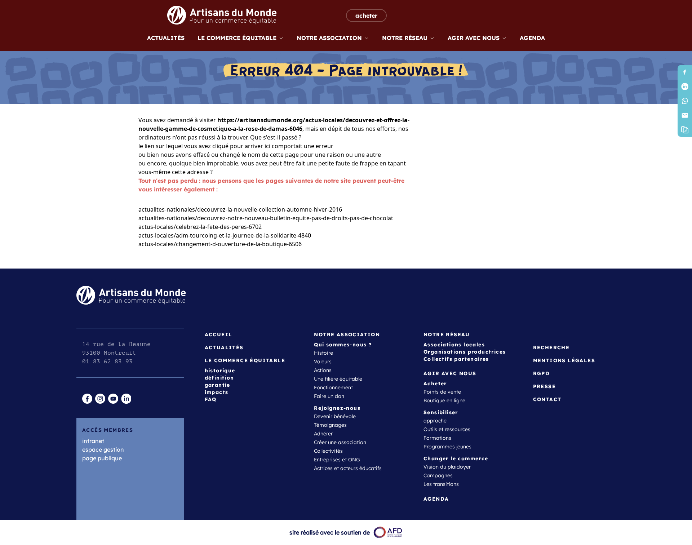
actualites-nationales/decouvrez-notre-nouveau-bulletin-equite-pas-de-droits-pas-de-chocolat (265, 218)
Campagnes (438, 475)
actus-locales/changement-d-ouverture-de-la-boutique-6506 (220, 244)
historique (220, 370)
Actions (323, 370)
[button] (685, 130)
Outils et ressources (446, 429)
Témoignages (330, 425)
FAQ (211, 399)
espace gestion (103, 449)
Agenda (532, 37)
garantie (217, 385)
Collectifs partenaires (456, 359)
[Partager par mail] (685, 115)
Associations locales (454, 344)
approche (435, 420)
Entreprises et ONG (337, 459)
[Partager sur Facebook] (685, 72)
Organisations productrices (464, 352)
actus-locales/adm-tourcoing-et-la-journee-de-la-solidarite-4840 (224, 235)
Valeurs (323, 361)
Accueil (218, 334)
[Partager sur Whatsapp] (685, 101)
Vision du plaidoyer (447, 467)
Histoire (323, 353)
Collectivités (328, 451)
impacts (217, 392)
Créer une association (340, 442)
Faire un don (329, 396)
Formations (437, 438)
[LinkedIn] (685, 86)
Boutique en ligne (444, 400)
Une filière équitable (338, 379)
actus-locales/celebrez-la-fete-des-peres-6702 (200, 227)
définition (219, 378)
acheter (366, 15)
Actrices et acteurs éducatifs (348, 468)
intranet (93, 440)
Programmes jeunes (447, 446)
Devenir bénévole (335, 416)
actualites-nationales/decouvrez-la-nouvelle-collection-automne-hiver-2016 (240, 209)
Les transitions (441, 484)
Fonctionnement (333, 387)
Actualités (166, 37)
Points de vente (442, 392)
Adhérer (323, 433)
